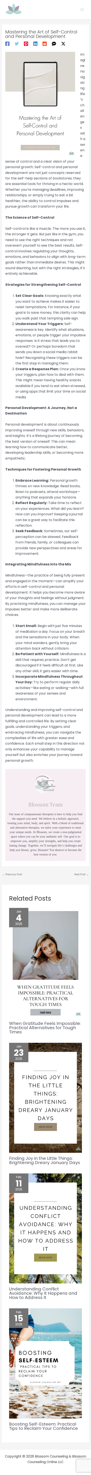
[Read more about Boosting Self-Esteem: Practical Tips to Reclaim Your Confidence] (45, 1363)
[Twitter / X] (63, 43)
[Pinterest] (26, 43)
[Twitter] (17, 43)
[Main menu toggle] (82, 9)
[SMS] (54, 43)
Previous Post (12, 874)
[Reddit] (45, 43)
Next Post (81, 874)
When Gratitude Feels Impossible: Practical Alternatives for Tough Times (45, 1027)
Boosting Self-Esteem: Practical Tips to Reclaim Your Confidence (43, 1426)
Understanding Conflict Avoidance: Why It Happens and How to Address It (43, 1293)
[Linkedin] (35, 43)
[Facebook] (7, 43)
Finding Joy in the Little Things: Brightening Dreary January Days (44, 1160)
